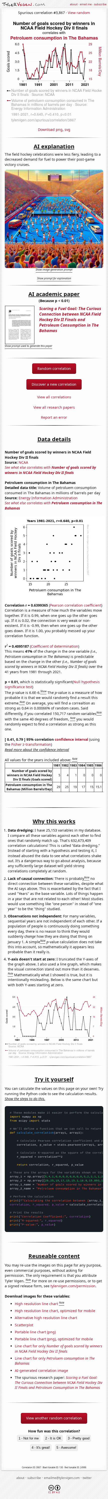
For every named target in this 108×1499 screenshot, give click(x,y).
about (74, 4)
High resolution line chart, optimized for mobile (55, 1310)
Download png (50, 129)
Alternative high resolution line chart (46, 1317)
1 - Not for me (29, 1438)
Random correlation (54, 368)
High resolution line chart (36, 1303)
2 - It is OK (53, 1438)
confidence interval (71, 739)
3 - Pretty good (78, 1438)
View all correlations (54, 397)
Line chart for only (58, 1348)
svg (67, 129)
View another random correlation (54, 1418)
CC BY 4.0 (54, 1492)
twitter (87, 1478)
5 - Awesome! (66, 1447)
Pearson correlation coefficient (75, 605)
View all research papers (54, 407)
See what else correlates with (50, 470)
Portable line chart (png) (35, 1332)
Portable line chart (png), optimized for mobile (54, 1339)
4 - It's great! (41, 1447)
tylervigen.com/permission (72, 1286)
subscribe (100, 4)
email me (86, 4)
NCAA (23, 462)
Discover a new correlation (54, 384)
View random (79, 12)
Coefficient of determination (54, 646)
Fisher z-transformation (31, 744)
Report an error (54, 417)
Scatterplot (24, 1325)
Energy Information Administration (48, 497)
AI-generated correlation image (41, 1370)
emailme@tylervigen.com (62, 1478)
